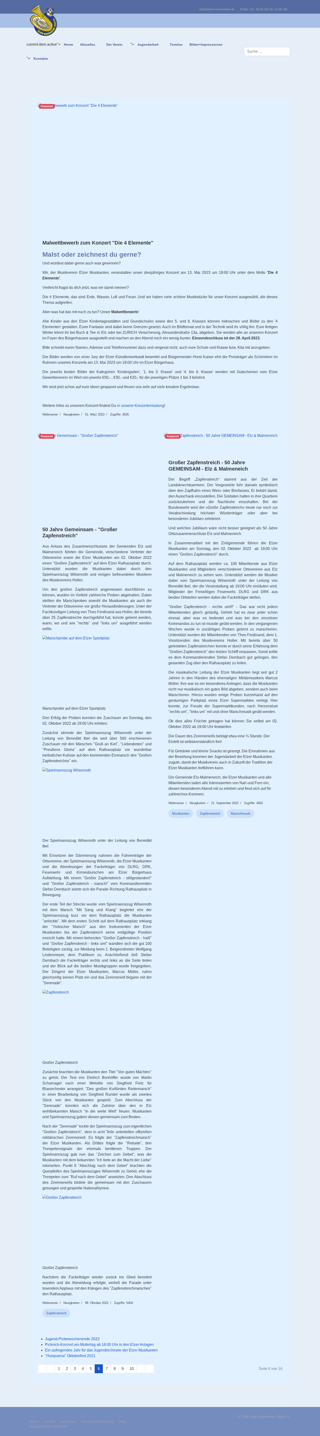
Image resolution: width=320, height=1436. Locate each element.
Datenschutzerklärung (97, 1421)
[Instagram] (288, 4)
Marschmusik (240, 813)
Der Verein (114, 44)
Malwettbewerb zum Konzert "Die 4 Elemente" (97, 243)
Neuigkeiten (71, 414)
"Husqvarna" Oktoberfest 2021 (70, 1356)
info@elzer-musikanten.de (216, 9)
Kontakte (40, 58)
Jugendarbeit (148, 44)
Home (68, 44)
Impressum (68, 1421)
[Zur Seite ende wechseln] (149, 1368)
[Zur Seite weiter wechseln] (141, 1368)
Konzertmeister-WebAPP (48, 1426)
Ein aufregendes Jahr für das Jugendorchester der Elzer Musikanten (101, 1350)
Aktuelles (87, 44)
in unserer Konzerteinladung (140, 406)
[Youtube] (281, 4)
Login (122, 1421)
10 (132, 1369)
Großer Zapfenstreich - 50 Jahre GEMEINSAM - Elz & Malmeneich (208, 465)
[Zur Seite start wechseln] (41, 1368)
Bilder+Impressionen (206, 44)
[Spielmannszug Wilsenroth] (97, 803)
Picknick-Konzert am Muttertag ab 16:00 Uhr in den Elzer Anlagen (99, 1345)
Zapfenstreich (56, 1313)
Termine (176, 44)
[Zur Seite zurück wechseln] (50, 1368)
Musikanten (180, 813)
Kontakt (49, 1421)
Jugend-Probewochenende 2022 (72, 1339)
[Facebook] (274, 4)
